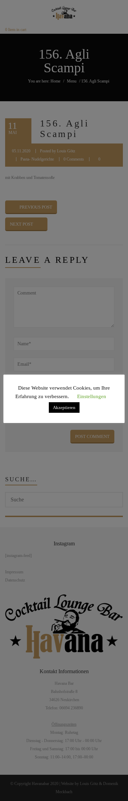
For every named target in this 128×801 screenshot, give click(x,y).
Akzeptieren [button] (64, 407)
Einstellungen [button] (91, 396)
